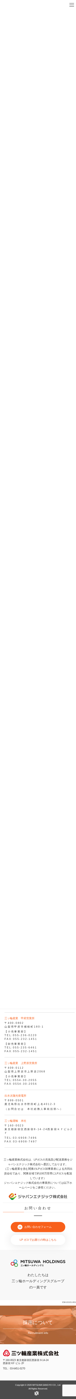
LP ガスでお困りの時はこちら (38, 1239)
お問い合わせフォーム (38, 1226)
